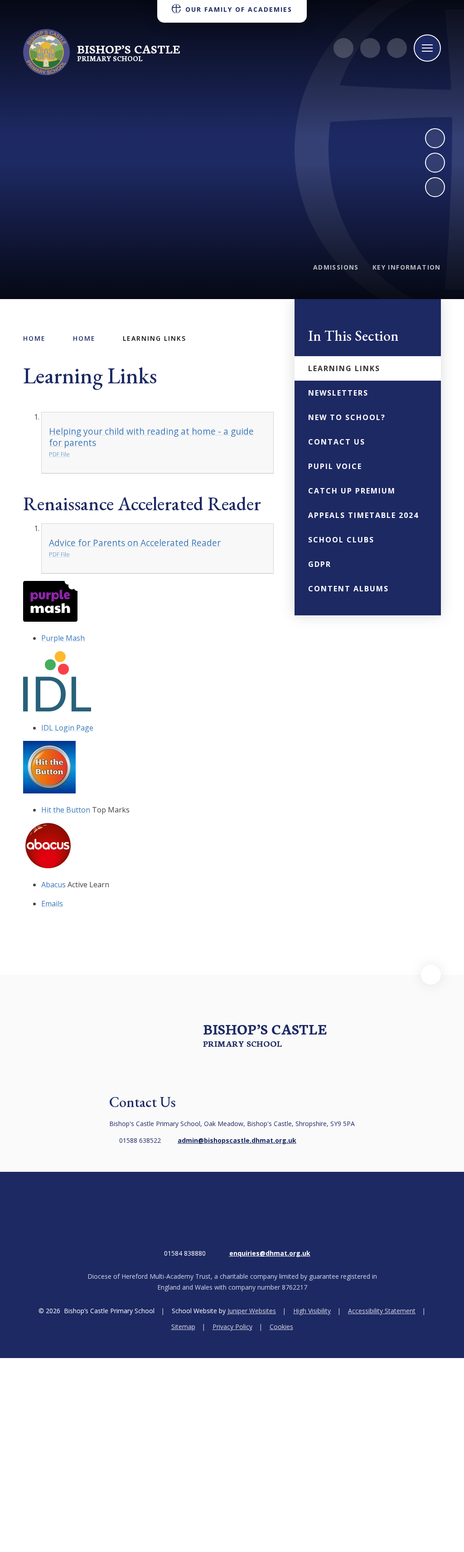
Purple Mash (63, 638)
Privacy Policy (232, 1326)
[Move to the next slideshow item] (435, 138)
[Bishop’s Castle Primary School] (46, 52)
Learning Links (154, 338)
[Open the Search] (397, 48)
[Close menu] (427, 48)
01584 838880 (185, 1253)
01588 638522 (140, 1140)
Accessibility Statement (382, 1310)
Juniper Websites (251, 1310)
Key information (406, 267)
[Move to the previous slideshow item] (435, 163)
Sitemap (183, 1326)
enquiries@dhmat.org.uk (269, 1253)
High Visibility (312, 1310)
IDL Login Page (67, 728)
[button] (431, 975)
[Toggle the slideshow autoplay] (435, 187)
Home (34, 338)
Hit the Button (65, 810)
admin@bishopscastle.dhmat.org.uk (237, 1140)
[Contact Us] (343, 48)
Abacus (53, 885)
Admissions (336, 267)
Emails (52, 904)
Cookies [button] (281, 1326)
